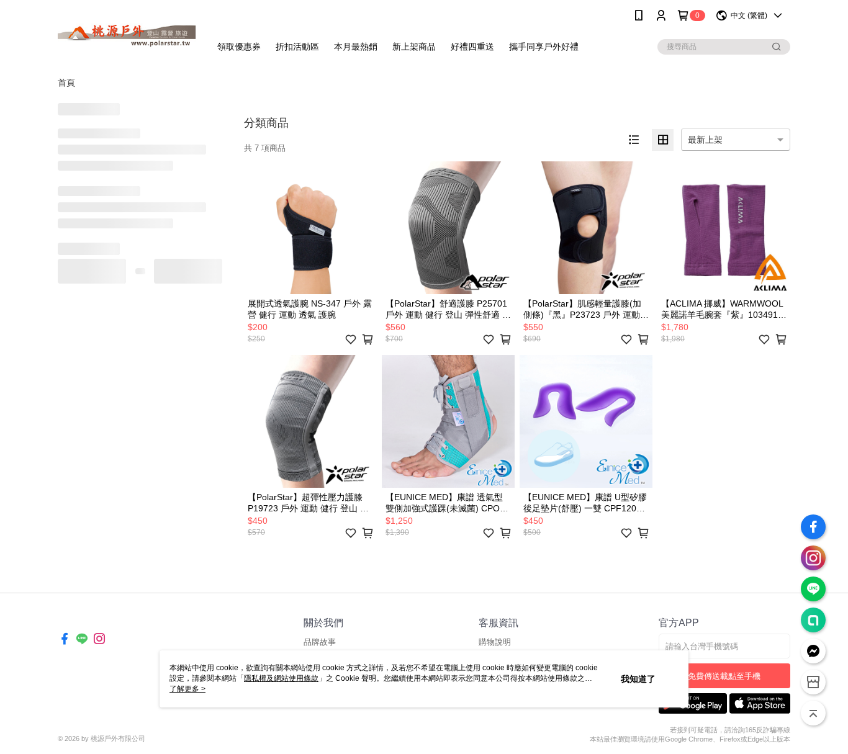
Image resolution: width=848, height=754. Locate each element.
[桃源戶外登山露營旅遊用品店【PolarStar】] (127, 32)
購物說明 (495, 642)
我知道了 (638, 679)
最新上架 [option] (705, 140)
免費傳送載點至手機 (724, 676)
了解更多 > (187, 688)
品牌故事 (320, 642)
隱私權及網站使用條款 (281, 678)
